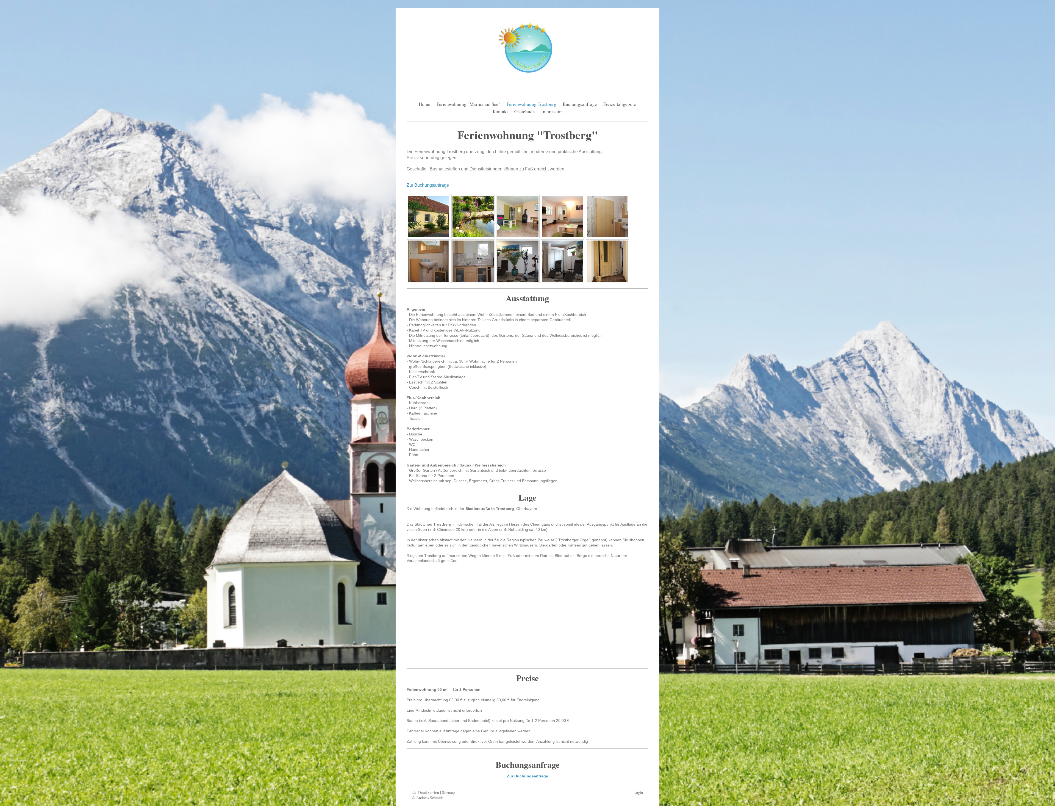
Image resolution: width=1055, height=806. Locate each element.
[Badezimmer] (607, 216)
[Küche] (473, 261)
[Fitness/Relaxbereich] (518, 261)
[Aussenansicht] (428, 216)
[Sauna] (607, 261)
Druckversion (428, 792)
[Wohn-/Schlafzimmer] (518, 216)
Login (638, 792)
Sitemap (448, 792)
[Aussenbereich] (473, 216)
